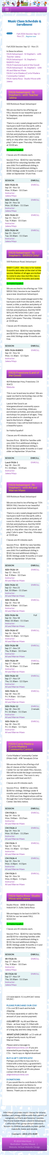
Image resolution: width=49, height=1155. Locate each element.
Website (11, 387)
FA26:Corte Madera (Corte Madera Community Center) (23, 74)
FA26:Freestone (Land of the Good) (23, 65)
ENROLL (35, 184)
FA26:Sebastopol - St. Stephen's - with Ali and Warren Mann (24, 69)
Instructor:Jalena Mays (11, 194)
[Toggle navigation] (7, 9)
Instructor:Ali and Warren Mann (15, 579)
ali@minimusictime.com (18, 1047)
